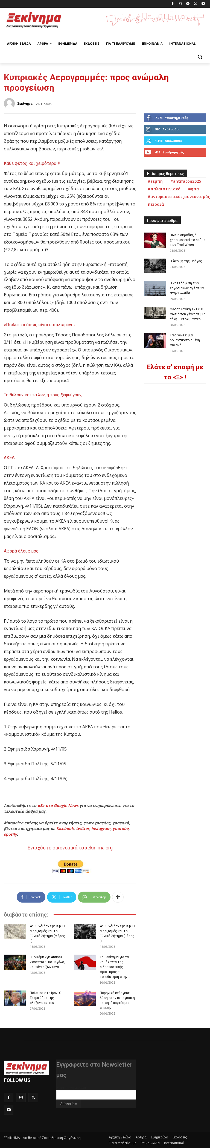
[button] (199, 56)
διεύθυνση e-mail (71, 1088)
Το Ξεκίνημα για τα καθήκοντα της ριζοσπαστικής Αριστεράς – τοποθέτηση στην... (115, 967)
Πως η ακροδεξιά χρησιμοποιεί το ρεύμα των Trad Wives (187, 240)
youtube (121, 828)
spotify (10, 834)
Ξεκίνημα (25, 103)
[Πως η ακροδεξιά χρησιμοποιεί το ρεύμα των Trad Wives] (155, 240)
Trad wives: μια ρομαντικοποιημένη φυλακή (185, 340)
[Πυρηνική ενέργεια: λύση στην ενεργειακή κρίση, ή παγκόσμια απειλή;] (85, 998)
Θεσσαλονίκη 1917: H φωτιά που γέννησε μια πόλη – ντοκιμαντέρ (187, 314)
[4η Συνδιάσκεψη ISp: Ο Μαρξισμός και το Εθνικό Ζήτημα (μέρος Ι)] (85, 931)
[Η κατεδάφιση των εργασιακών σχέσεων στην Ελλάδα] (155, 288)
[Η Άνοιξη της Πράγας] (155, 266)
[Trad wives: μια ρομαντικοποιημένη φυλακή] (155, 340)
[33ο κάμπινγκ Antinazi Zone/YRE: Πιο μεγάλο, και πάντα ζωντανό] (15, 962)
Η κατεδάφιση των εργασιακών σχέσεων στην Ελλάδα (187, 288)
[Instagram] (180, 4)
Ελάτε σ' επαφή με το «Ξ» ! (175, 372)
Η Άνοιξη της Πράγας (186, 261)
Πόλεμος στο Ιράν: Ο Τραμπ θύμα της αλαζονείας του (46, 998)
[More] (118, 897)
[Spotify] (188, 4)
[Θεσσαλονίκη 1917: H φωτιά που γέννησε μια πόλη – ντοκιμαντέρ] (155, 313)
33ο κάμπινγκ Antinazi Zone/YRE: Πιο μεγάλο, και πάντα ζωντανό (47, 962)
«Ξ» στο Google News (57, 805)
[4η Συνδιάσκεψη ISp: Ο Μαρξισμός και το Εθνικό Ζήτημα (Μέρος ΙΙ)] (15, 931)
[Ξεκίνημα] (10, 103)
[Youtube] (203, 4)
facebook (65, 828)
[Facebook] (173, 4)
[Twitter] (195, 4)
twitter (82, 828)
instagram (100, 828)
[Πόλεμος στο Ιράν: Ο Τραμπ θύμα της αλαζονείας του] (15, 998)
